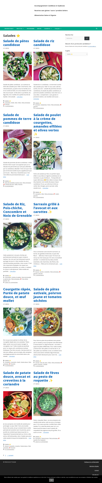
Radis (16, 184)
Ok (51, 480)
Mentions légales (94, 466)
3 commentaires (9, 106)
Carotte (42, 271)
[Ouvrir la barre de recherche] (96, 28)
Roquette (42, 440)
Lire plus (19, 97)
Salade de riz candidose (43, 43)
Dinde (12, 102)
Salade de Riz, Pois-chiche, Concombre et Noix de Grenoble (17, 210)
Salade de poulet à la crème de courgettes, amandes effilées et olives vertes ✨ (47, 124)
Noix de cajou (43, 362)
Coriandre (47, 271)
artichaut (37, 104)
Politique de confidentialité (91, 462)
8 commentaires (9, 186)
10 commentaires (9, 449)
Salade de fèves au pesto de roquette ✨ (46, 377)
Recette (7, 104)
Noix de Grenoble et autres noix (13, 182)
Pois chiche (25, 279)
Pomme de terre (9, 184)
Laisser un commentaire (11, 282)
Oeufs (18, 362)
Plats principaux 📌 (56, 104)
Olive (16, 102)
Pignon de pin (45, 438)
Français (57, 28)
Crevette (17, 446)
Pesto (48, 104)
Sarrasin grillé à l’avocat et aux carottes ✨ (46, 208)
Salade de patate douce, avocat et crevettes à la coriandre (17, 378)
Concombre (8, 277)
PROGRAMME (30, 28)
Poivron (35, 364)
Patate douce (24, 362)
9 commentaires (39, 108)
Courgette (7, 102)
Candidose (47, 28)
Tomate (45, 364)
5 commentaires (9, 365)
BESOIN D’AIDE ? (9, 28)
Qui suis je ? (95, 474)
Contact (97, 470)
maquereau (44, 104)
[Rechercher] (86, 38)
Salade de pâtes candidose (16, 43)
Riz (8, 280)
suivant (10, 455)
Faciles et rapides (16, 277)
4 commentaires (39, 197)
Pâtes (19, 102)
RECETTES (19, 28)
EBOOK (39, 28)
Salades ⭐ (8, 101)
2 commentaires (39, 275)
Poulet (57, 194)
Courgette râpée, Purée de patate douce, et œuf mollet (17, 295)
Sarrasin (40, 273)
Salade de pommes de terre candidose (17, 119)
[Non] (100, 479)
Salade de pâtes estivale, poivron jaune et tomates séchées (47, 295)
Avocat (37, 271)
